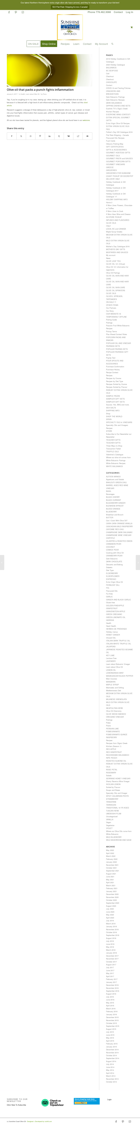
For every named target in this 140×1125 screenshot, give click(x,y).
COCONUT (110, 547)
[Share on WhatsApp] (30, 136)
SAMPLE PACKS (113, 396)
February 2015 (111, 1043)
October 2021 (111, 867)
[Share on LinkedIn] (49, 136)
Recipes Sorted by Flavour (116, 387)
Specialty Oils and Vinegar (116, 793)
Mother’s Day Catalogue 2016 (117, 246)
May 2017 (110, 973)
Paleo (108, 722)
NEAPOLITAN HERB (114, 708)
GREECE (110, 167)
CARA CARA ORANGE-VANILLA (119, 523)
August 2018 (111, 938)
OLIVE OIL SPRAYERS (115, 290)
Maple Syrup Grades (114, 231)
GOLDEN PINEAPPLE (115, 605)
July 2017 (110, 967)
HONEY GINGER (113, 634)
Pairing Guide (111, 319)
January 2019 (111, 926)
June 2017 (110, 970)
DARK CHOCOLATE (114, 561)
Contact (118, 12)
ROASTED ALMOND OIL (116, 761)
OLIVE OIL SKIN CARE (115, 287)
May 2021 (110, 879)
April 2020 (110, 917)
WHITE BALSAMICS (114, 466)
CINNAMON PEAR (113, 544)
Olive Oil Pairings (113, 272)
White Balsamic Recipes (116, 463)
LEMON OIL (111, 670)
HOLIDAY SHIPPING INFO (117, 199)
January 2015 (111, 1046)
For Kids (109, 593)
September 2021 (112, 870)
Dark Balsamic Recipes (115, 100)
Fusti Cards (110, 140)
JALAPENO (111, 646)
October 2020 (111, 900)
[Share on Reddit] (78, 136)
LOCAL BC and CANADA (116, 228)
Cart (107, 73)
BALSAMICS (111, 67)
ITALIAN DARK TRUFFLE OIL (118, 640)
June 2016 (110, 999)
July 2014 (110, 1064)
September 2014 (112, 1058)
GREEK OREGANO (114, 614)
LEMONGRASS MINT (115, 673)
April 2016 (110, 1005)
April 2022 (110, 853)
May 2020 (110, 914)
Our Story (110, 311)
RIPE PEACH (111, 758)
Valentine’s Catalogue (114, 454)
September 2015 (112, 1026)
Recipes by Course (113, 378)
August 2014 (111, 1061)
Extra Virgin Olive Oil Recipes (118, 123)
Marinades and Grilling (115, 687)
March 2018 (110, 950)
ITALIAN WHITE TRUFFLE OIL (118, 643)
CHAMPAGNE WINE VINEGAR (118, 535)
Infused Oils (111, 637)
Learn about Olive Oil (32, 94)
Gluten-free (110, 602)
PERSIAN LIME (112, 728)
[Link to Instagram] (22, 13)
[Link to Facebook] (9, 13)
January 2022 (111, 862)
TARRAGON (111, 805)
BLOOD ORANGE (113, 508)
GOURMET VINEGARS (115, 164)
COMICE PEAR (112, 549)
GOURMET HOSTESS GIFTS (118, 152)
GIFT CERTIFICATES (115, 146)
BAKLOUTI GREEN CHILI (116, 482)
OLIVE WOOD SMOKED (116, 714)
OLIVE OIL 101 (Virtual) (115, 264)
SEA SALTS (111, 407)
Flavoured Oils (112, 591)
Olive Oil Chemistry (114, 711)
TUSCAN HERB (112, 810)
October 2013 (111, 1081)
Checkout (110, 76)
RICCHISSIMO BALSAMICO (117, 755)
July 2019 (110, 920)
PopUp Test (110, 357)
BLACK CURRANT (113, 500)
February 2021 (111, 888)
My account (110, 255)
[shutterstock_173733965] (49, 70)
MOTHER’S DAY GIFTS (115, 249)
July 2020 (110, 908)
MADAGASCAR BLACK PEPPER (119, 676)
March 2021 (110, 885)
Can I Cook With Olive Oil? (116, 520)
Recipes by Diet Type (114, 381)
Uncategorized (111, 816)
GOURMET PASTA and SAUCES (119, 158)
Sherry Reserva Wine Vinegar (117, 781)
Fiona (44, 94)
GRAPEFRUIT (112, 608)
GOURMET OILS (113, 155)
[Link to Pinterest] (15, 13)
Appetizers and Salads (115, 479)
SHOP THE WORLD (114, 416)
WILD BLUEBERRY (114, 837)
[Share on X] (21, 136)
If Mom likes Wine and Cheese (118, 214)
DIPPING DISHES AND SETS (118, 105)
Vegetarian (110, 825)
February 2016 (111, 1011)
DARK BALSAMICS (114, 103)
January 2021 (111, 891)
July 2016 (110, 996)
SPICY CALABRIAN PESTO (117, 796)
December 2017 (112, 955)
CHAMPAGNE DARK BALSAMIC (119, 532)
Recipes (109, 375)
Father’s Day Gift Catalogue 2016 (119, 132)
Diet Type (110, 570)
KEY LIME (110, 655)
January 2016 (111, 1014)
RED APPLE (111, 749)
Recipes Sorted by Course (116, 384)
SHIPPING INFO (112, 410)
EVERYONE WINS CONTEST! (118, 114)
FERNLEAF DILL (113, 585)
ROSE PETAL (111, 769)
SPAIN (108, 419)
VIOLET (109, 828)
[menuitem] (99, 12)
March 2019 (110, 923)
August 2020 (111, 906)
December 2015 (112, 1017)
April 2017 (110, 976)
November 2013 (112, 1079)
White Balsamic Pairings (116, 460)
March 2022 (110, 856)
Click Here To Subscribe (16, 1105)
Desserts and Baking (114, 564)
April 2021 (110, 882)
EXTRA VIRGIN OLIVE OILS (117, 126)
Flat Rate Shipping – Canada (117, 135)
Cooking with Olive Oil (115, 552)
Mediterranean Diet (113, 690)
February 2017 (111, 979)
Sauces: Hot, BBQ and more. (117, 404)
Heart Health (111, 626)
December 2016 (112, 985)
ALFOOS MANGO (113, 476)
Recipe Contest (112, 372)
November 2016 (112, 988)
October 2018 (111, 932)
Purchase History (113, 369)
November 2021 (112, 865)
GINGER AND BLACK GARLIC (118, 599)
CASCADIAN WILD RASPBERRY (119, 526)
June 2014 (110, 1067)
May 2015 (110, 1037)
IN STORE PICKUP (114, 217)
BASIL (108, 491)
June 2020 (110, 911)
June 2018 (110, 944)
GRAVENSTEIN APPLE (115, 611)
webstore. (86, 120)
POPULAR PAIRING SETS (117, 349)
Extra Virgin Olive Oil (114, 582)
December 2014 (112, 1049)
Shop (108, 413)
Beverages (110, 494)
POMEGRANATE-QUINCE (116, 734)
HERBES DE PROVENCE (116, 629)
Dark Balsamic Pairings (115, 97)
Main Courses (111, 678)
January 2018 (111, 952)
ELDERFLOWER (112, 576)
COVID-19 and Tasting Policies (118, 88)
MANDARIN (110, 681)
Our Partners (111, 308)
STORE (109, 431)
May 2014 (110, 1070)
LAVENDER (111, 661)
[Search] (111, 43)
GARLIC (109, 596)
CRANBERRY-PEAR (114, 555)
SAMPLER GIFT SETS (115, 398)
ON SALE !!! (111, 302)
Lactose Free (111, 658)
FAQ (108, 129)
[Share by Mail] (87, 136)
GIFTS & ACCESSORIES (116, 149)
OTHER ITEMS (112, 305)
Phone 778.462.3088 (99, 12)
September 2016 (112, 991)
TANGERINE (111, 802)
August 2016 (111, 993)
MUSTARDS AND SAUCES (117, 252)
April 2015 (110, 1040)
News (108, 258)
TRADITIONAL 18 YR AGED (117, 807)
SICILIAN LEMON (113, 784)
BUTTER (109, 517)
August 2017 (111, 964)
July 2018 (110, 941)
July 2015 (110, 1032)
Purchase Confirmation (115, 366)
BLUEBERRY (111, 511)
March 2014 (110, 1076)
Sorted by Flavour (113, 787)
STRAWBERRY (112, 799)
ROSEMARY (111, 772)
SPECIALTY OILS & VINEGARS (119, 422)
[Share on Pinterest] (40, 136)
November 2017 (112, 958)
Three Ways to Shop (114, 445)
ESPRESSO (111, 579)
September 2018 (112, 935)
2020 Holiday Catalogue (115, 64)
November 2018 (112, 929)
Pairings (109, 322)
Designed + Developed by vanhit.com (39, 1121)
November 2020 (112, 897)
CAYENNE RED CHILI (115, 529)
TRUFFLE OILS (112, 451)
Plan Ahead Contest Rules (116, 334)
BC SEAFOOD (112, 70)
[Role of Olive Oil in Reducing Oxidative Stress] (2, 562)
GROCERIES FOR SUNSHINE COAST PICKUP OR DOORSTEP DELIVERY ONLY (119, 176)
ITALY (108, 226)
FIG (107, 588)
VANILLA (109, 819)
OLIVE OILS (111, 293)
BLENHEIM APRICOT (115, 505)
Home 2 (109, 202)
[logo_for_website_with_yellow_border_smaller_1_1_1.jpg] (70, 27)
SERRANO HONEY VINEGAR (118, 778)
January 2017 (111, 982)
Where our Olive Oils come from (119, 831)
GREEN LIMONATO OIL (115, 617)
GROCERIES (111, 170)
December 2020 (112, 894)
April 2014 (110, 1073)
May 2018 (110, 947)
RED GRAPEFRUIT (114, 752)
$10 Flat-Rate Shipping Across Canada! (70, 7)
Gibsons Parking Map (114, 144)
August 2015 (111, 1029)
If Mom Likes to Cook (114, 211)
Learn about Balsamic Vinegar (118, 664)
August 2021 (111, 873)
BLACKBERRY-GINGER (115, 503)
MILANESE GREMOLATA (116, 699)
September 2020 (112, 903)
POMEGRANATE (113, 731)
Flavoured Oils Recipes (115, 138)
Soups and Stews (113, 790)
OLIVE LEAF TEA (113, 261)
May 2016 (110, 1002)
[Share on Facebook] (11, 136)
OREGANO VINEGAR (115, 717)
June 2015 (110, 1035)
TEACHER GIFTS (113, 440)
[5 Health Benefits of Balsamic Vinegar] (138, 562)
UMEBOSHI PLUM (113, 813)
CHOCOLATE (111, 82)
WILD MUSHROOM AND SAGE (119, 840)
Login (109, 1099)
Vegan (108, 822)
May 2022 (110, 850)
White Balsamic (112, 834)
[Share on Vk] (68, 136)
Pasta (108, 725)
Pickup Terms (111, 331)
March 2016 (110, 1008)
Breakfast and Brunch (114, 514)
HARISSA (110, 620)
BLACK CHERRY (113, 497)
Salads (109, 775)
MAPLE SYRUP (112, 684)
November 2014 (112, 1052)
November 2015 (112, 1020)
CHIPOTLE (110, 538)
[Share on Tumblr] (59, 136)
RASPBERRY (111, 737)
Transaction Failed (113, 448)
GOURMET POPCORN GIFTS (118, 161)
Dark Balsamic (112, 558)
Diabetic (109, 567)
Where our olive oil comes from (118, 457)
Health (23, 94)
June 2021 (110, 876)
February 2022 (111, 859)
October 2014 (111, 1055)
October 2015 (111, 1023)
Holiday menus (112, 632)
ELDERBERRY (112, 573)
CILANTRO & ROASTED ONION (119, 541)
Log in (129, 12)
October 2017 (111, 961)
